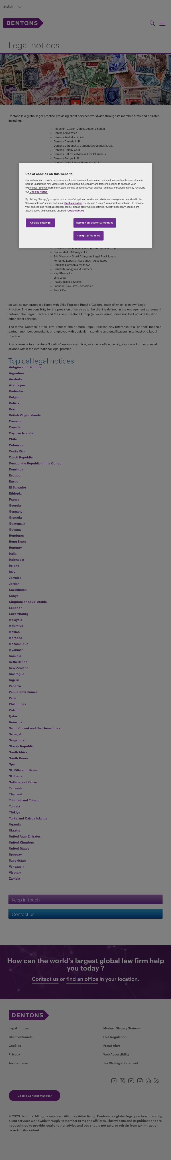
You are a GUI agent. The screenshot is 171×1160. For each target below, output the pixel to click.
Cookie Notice (75, 210)
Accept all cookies (88, 235)
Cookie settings (40, 222)
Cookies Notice (38, 191)
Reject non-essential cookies (94, 222)
